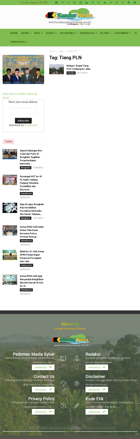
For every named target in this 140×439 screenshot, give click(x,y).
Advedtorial (26, 193)
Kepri (25, 33)
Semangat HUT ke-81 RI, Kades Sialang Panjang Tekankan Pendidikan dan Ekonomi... (31, 183)
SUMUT (50, 33)
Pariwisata (17, 41)
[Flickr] (68, 2)
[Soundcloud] (104, 2)
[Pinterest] (92, 2)
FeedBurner (31, 125)
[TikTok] (110, 2)
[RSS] (98, 2)
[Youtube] (134, 2)
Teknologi (87, 33)
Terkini (8, 141)
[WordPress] (128, 2)
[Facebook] (62, 2)
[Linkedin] (86, 2)
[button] (135, 33)
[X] (122, 2)
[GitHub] (74, 2)
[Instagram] (80, 2)
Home (14, 33)
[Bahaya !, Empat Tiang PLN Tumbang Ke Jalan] (56, 69)
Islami (104, 33)
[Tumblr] (116, 2)
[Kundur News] (70, 17)
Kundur (71, 73)
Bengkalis (25, 167)
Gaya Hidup (121, 33)
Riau (37, 33)
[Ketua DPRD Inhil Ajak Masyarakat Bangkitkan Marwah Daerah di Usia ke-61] (10, 280)
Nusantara (67, 33)
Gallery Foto (26, 265)
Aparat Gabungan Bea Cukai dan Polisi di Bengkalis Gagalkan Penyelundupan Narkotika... (31, 157)
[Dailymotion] (56, 2)
